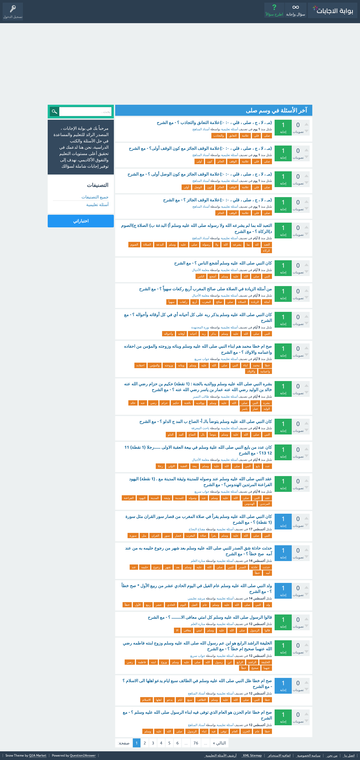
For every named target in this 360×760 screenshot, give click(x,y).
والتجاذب (218, 135)
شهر (168, 567)
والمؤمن (154, 365)
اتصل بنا (349, 755)
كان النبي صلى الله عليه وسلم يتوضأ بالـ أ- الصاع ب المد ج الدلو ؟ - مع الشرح (205, 421)
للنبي (230, 567)
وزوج (164, 662)
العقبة (183, 466)
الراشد (252, 662)
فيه (213, 731)
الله (225, 244)
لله (257, 244)
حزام (165, 402)
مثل (144, 535)
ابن (229, 662)
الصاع (192, 434)
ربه (204, 333)
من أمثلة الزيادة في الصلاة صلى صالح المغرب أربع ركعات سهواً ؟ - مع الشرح (205, 288)
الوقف (233, 161)
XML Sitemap (252, 755)
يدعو (170, 699)
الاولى (171, 466)
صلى (267, 135)
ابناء (245, 365)
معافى (187, 630)
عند (204, 497)
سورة (133, 535)
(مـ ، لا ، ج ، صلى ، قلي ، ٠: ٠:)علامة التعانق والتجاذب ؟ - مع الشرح (214, 122)
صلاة (203, 535)
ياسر (244, 408)
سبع (189, 699)
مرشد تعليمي (196, 598)
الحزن (246, 731)
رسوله (206, 244)
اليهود (142, 497)
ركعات (183, 301)
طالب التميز (201, 396)
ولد (268, 604)
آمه (267, 572)
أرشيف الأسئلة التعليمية (221, 755)
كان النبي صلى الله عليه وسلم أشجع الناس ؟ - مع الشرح (223, 263)
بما (248, 244)
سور (167, 535)
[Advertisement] (180, 62)
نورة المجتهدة (200, 327)
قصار (178, 535)
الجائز (220, 161)
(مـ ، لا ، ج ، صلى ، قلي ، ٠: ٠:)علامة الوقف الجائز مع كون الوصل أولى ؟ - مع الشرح (200, 174)
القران (155, 535)
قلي (256, 135)
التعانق (233, 135)
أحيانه (193, 333)
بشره (266, 402)
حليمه (144, 567)
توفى (224, 731)
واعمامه (265, 371)
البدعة (160, 244)
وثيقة (167, 497)
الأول (138, 604)
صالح (219, 301)
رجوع (156, 567)
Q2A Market (37, 755)
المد (181, 434)
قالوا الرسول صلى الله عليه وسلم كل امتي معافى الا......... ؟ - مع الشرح (210, 617)
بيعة (194, 466)
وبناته (181, 365)
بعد (177, 567)
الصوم (134, 244)
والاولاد (251, 371)
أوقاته (181, 333)
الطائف (201, 699)
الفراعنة (129, 497)
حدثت (266, 567)
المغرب (206, 301)
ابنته (153, 662)
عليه (183, 244)
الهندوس (250, 503)
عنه (143, 402)
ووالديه (200, 402)
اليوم (183, 604)
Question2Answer (83, 755)
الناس (201, 276)
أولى (199, 161)
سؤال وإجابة (295, 14)
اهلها (159, 699)
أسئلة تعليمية (229, 129)
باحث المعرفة (200, 428)
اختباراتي (81, 220)
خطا (267, 365)
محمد (256, 365)
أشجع (213, 276)
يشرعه (237, 244)
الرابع (240, 662)
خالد (132, 402)
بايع (258, 466)
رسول (218, 662)
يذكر (213, 333)
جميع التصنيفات (95, 196)
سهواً (171, 301)
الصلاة (147, 244)
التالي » (219, 743)
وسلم (172, 244)
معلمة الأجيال (200, 270)
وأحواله (168, 333)
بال (203, 434)
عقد (267, 497)
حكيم (176, 402)
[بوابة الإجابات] (332, 10)
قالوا (267, 630)
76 (195, 743)
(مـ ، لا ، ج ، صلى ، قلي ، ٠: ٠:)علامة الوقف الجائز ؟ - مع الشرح (217, 199)
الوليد (267, 408)
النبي (267, 276)
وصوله (192, 497)
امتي (199, 630)
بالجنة (187, 402)
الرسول (254, 630)
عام (205, 604)
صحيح (254, 667)
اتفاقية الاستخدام (279, 755)
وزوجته (169, 365)
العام (234, 731)
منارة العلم (198, 561)
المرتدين (265, 503)
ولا (216, 244)
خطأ (257, 572)
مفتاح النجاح (197, 529)
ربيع (148, 604)
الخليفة (265, 662)
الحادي (171, 604)
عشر (159, 604)
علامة (245, 135)
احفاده (140, 365)
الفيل (194, 604)
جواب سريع (201, 359)
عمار (255, 408)
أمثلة (267, 301)
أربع (194, 301)
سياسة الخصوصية (308, 755)
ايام (180, 699)
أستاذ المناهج (201, 129)
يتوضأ (213, 434)
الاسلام (146, 699)
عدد (267, 466)
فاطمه (142, 662)
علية (216, 466)
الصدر (242, 567)
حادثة (254, 567)
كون (209, 161)
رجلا (160, 466)
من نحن (332, 755)
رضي (153, 402)
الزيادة (255, 301)
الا (177, 630)
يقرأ (213, 535)
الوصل (198, 187)
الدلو (170, 434)
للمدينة (179, 497)
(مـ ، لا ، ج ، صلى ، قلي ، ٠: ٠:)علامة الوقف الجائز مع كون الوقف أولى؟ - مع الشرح (200, 148)
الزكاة (266, 250)
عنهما (267, 667)
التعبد (267, 244)
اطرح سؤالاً (274, 14)
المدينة (155, 497)
